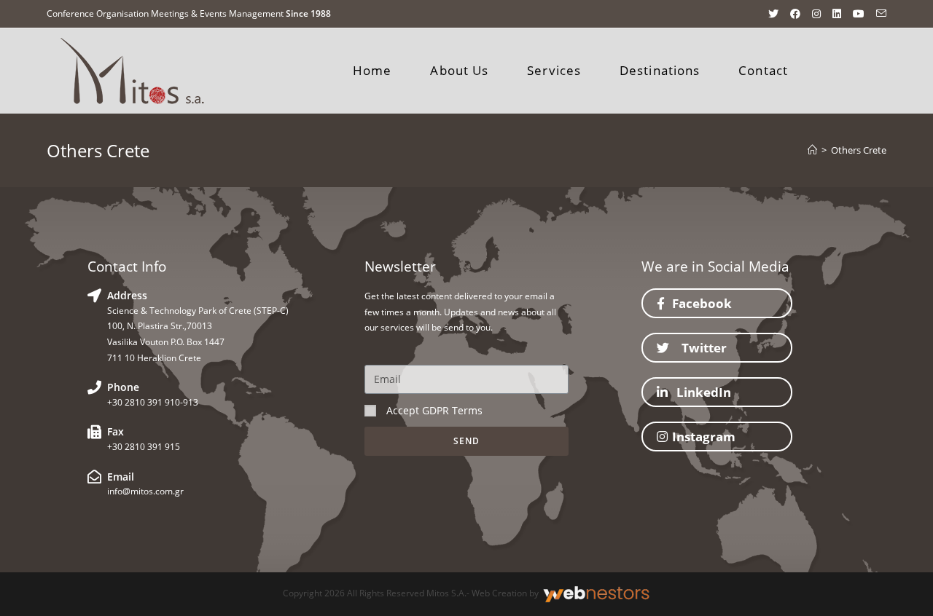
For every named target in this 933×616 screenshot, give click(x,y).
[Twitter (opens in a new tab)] (773, 14)
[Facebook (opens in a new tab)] (795, 14)
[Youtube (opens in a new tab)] (858, 14)
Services (554, 70)
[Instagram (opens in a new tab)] (816, 14)
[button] (716, 303)
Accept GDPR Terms (434, 410)
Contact (763, 70)
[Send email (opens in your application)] (878, 14)
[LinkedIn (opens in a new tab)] (837, 14)
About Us (459, 70)
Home (372, 70)
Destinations (660, 70)
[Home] (812, 150)
